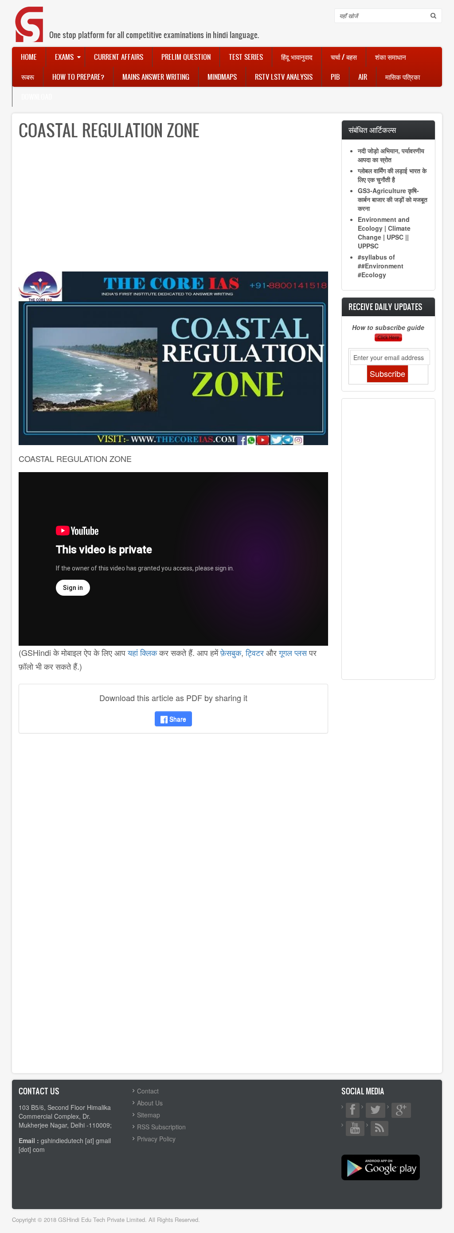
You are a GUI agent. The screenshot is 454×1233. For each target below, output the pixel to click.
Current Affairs (118, 57)
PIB (335, 76)
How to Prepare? (78, 76)
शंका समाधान (390, 57)
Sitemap (148, 1114)
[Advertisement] (173, 209)
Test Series (246, 57)
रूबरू (27, 76)
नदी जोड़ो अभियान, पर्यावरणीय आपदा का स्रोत (391, 155)
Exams (64, 57)
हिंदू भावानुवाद (297, 57)
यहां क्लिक (142, 652)
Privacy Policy (156, 1138)
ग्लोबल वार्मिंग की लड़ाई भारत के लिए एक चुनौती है (392, 175)
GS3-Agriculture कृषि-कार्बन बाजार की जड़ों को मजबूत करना (392, 199)
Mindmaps (222, 76)
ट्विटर (255, 652)
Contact (148, 1090)
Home (29, 57)
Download (36, 96)
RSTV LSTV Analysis (284, 76)
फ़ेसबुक (230, 652)
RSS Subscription (161, 1126)
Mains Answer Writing (155, 76)
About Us (150, 1102)
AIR (362, 76)
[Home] (29, 15)
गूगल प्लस (293, 652)
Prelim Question (186, 57)
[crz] (173, 357)
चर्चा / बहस (344, 57)
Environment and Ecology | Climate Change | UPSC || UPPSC (384, 232)
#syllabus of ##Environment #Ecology (380, 265)
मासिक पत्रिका (402, 76)
